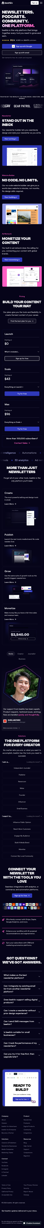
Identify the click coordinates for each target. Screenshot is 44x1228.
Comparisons (28, 1152)
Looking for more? (34, 762)
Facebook (5, 1165)
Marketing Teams (7, 1152)
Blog (25, 1143)
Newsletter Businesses (9, 1146)
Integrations (28, 1133)
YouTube (4, 1162)
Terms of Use (6, 1185)
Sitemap (26, 1195)
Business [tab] (22, 659)
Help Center (28, 1146)
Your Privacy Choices (31, 1185)
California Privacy (7, 1191)
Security (26, 1188)
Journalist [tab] (32, 654)
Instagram (5, 1169)
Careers (4, 1123)
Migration (27, 1156)
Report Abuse (28, 1191)
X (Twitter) (5, 1172)
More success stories (11, 728)
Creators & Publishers (9, 1143)
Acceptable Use (7, 1195)
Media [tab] (11, 654)
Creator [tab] (20, 654)
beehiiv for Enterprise (9, 1129)
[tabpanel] (22, 697)
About (4, 1120)
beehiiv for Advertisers (9, 1126)
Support (26, 1149)
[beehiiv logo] (7, 3)
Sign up (34, 3)
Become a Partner (8, 1133)
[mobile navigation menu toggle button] (41, 3)
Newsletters (28, 1120)
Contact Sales (21, 443)
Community (27, 1129)
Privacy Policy (6, 1188)
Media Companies (8, 1149)
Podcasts (27, 1123)
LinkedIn (4, 1175)
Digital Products (29, 1126)
